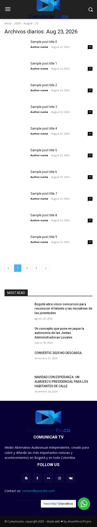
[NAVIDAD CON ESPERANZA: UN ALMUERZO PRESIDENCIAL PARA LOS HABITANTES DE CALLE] (18, 384)
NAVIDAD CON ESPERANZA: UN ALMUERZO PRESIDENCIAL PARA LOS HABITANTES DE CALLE (61, 381)
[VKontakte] (70, 478)
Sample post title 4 (43, 128)
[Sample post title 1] (16, 69)
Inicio (8, 23)
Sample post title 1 (43, 63)
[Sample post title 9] (16, 242)
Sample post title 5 (43, 150)
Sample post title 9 (43, 237)
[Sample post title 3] (16, 112)
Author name (39, 47)
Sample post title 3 (43, 107)
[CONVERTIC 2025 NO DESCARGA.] (18, 360)
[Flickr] (48, 478)
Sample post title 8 (43, 215)
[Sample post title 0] (16, 47)
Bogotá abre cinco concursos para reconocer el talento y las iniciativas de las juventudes (63, 308)
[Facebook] (37, 478)
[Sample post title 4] (16, 134)
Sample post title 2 (43, 85)
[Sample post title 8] (16, 221)
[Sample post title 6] (16, 177)
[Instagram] (59, 478)
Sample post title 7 (43, 193)
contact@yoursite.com (38, 491)
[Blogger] (26, 478)
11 (90, 47)
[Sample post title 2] (16, 91)
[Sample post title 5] (16, 156)
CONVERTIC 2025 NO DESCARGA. (59, 353)
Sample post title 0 (43, 42)
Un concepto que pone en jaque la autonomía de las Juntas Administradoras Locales (59, 333)
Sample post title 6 (43, 172)
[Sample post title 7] (16, 199)
